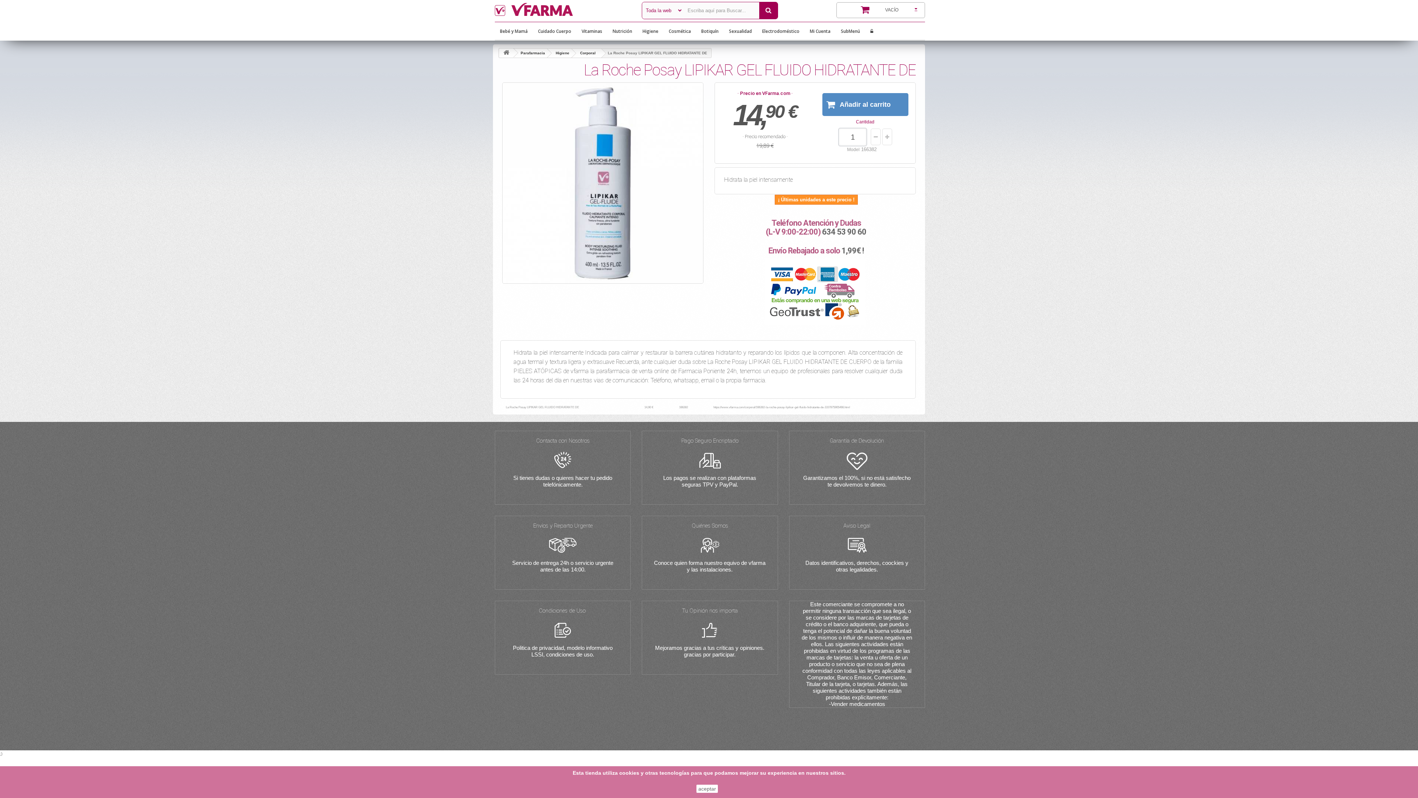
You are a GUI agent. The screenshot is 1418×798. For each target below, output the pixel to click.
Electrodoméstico (780, 31)
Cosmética (680, 31)
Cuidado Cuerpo (554, 31)
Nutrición (622, 31)
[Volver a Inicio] (506, 53)
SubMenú (850, 31)
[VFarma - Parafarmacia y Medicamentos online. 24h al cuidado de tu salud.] (563, 9)
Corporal (588, 53)
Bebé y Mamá (514, 31)
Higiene (650, 31)
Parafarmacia (533, 53)
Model (853, 149)
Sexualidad (740, 31)
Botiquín (710, 31)
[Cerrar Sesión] (872, 31)
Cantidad (865, 122)
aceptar (707, 789)
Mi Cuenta (820, 31)
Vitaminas (592, 31)
